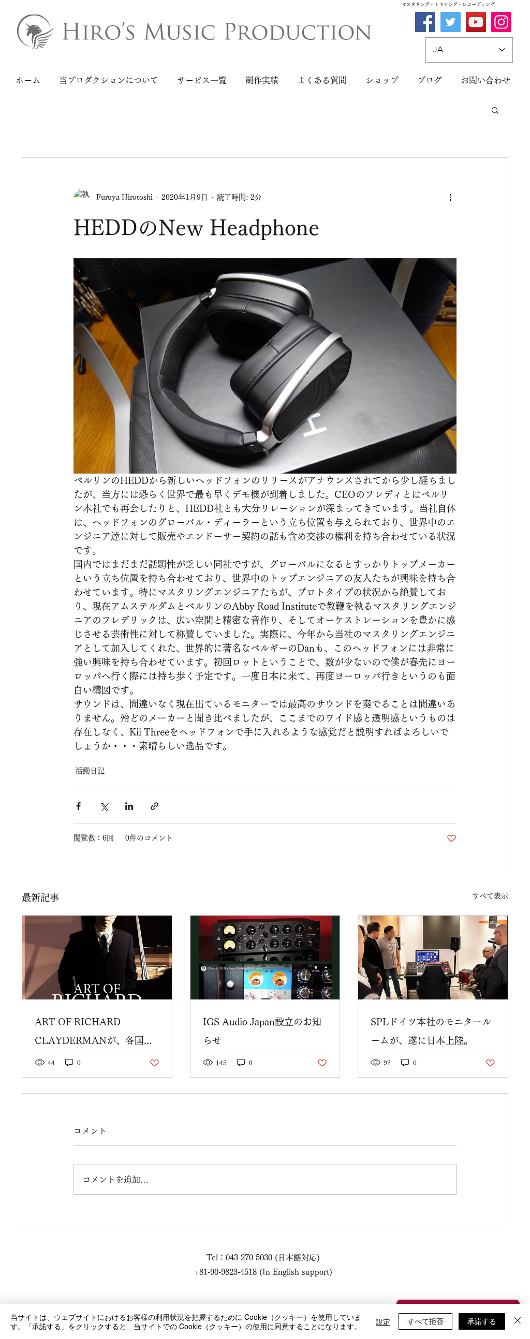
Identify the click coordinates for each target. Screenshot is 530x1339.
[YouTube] (476, 22)
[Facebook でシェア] (78, 806)
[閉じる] (517, 1321)
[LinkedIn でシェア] (129, 806)
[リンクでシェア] (154, 806)
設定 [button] (383, 1321)
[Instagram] (501, 22)
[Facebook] (425, 22)
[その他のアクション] (450, 197)
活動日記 (90, 770)
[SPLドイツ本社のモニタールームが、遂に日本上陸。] (433, 957)
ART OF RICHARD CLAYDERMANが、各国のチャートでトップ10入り (94, 1033)
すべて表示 (490, 896)
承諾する (481, 1321)
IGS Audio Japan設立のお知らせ (262, 1031)
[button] (495, 110)
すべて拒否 (425, 1321)
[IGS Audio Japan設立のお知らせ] (265, 957)
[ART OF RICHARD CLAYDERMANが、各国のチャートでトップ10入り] (97, 957)
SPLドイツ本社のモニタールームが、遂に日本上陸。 (431, 1031)
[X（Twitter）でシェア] (104, 806)
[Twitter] (450, 22)
